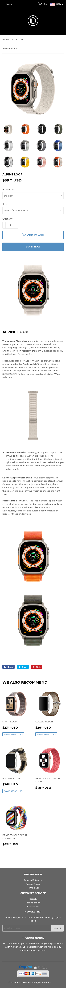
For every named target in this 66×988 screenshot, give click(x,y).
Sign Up (57, 928)
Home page (33, 887)
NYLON (19, 39)
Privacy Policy (33, 884)
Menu (9, 4)
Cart (45, 4)
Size (4, 204)
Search (33, 899)
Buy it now (33, 246)
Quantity (7, 218)
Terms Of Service (33, 880)
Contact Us (33, 906)
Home (5, 39)
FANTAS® (21, 982)
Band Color (8, 189)
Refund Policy (33, 902)
